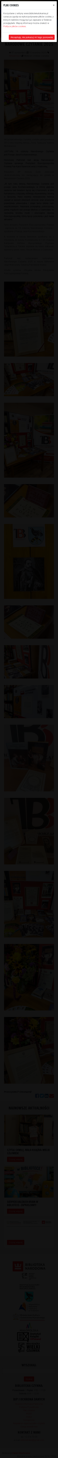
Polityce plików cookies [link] (14, 26)
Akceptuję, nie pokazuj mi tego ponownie (32, 37)
